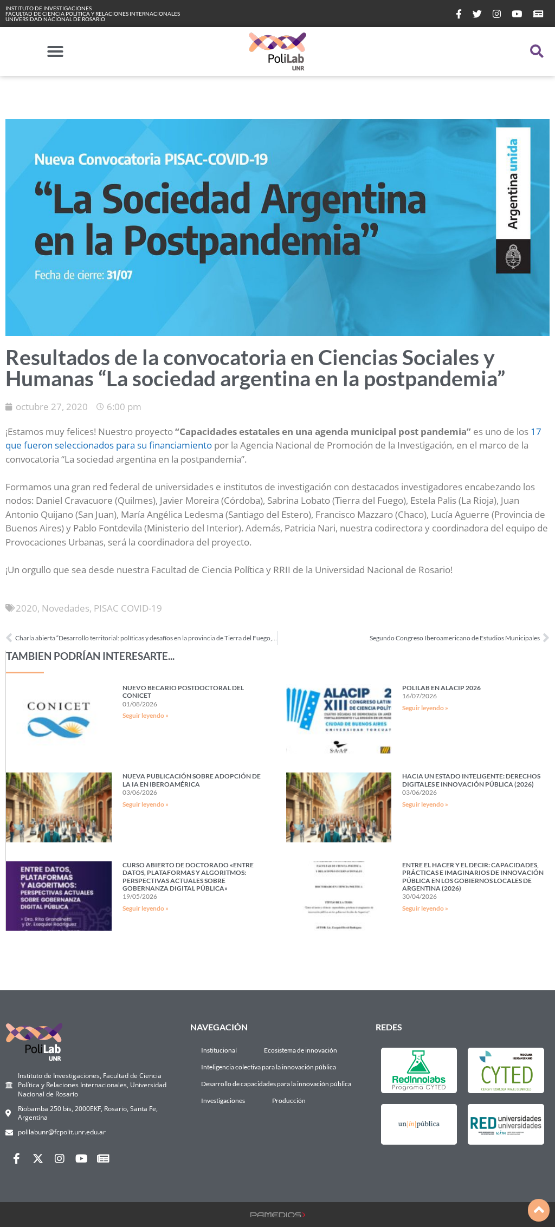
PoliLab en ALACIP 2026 (441, 688)
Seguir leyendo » (145, 715)
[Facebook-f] (16, 1159)
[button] (55, 51)
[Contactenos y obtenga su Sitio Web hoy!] (277, 1214)
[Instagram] (59, 1159)
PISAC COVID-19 (128, 608)
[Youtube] (81, 1159)
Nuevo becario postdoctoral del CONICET (183, 691)
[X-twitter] (38, 1159)
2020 (26, 608)
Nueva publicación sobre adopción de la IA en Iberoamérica (191, 780)
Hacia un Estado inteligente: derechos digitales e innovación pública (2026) (471, 780)
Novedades (65, 608)
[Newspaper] (103, 1159)
